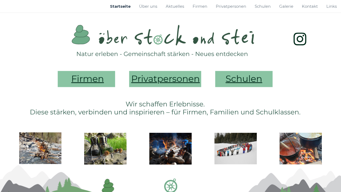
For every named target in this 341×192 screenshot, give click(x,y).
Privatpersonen (165, 78)
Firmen (87, 78)
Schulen (244, 78)
